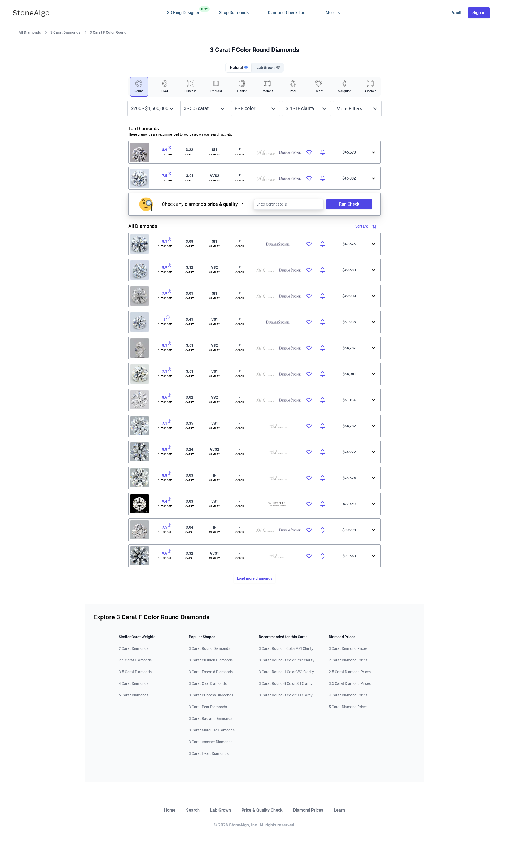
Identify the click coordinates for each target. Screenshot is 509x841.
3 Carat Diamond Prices (348, 648)
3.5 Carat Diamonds (135, 672)
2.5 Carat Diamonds (135, 660)
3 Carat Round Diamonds (209, 648)
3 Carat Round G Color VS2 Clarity (286, 660)
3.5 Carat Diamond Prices (350, 683)
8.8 (164, 449)
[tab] (238, 67)
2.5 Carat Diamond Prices (350, 672)
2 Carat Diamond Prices (348, 660)
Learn (339, 810)
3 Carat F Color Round (108, 32)
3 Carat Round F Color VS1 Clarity (286, 648)
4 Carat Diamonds (133, 683)
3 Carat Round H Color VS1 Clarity (286, 672)
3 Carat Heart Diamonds (209, 753)
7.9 (164, 293)
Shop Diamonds (234, 12)
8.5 (164, 241)
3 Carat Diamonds (65, 32)
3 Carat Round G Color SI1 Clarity (286, 683)
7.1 (164, 423)
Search (193, 810)
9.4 (164, 501)
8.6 (164, 397)
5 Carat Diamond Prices (348, 707)
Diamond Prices (308, 810)
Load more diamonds (254, 578)
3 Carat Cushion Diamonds (211, 660)
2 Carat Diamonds (133, 648)
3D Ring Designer (183, 11)
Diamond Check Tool (287, 12)
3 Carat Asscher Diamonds (210, 742)
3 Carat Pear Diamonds (208, 707)
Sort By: (362, 226)
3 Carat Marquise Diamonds (212, 730)
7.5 (164, 175)
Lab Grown (220, 810)
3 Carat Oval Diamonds (208, 683)
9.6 (164, 553)
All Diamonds (30, 32)
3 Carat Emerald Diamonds (211, 672)
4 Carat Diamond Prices (348, 695)
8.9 (164, 149)
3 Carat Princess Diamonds (211, 695)
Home (169, 810)
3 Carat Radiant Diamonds (210, 718)
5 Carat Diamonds (133, 695)
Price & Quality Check (262, 810)
